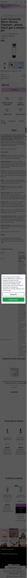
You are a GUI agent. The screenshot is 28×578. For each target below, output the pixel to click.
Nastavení (13, 294)
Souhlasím (13, 300)
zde (9, 290)
